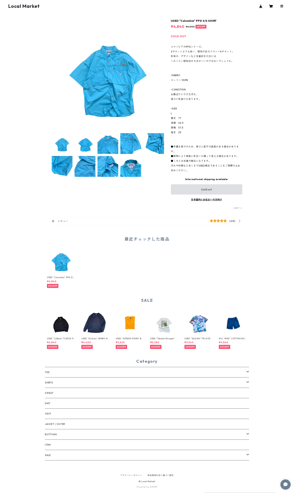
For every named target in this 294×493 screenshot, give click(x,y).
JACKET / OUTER (55, 424)
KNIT (48, 403)
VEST (48, 413)
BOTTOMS (51, 434)
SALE (48, 455)
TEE (47, 372)
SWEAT (49, 392)
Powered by (143, 487)
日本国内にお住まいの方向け (206, 199)
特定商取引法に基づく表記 (161, 475)
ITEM (48, 444)
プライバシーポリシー (131, 475)
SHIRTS (49, 382)
